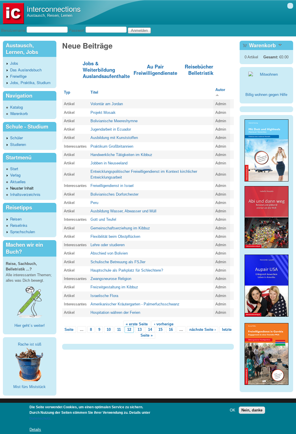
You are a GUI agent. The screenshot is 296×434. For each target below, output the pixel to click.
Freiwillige (18, 76)
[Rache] (29, 364)
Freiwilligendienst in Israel (112, 185)
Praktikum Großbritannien (111, 146)
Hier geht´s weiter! (29, 325)
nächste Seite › (202, 329)
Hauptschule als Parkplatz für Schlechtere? (126, 270)
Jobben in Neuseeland (108, 163)
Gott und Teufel (103, 219)
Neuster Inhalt (22, 188)
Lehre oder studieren (107, 245)
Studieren (18, 144)
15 (160, 329)
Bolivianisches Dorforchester (114, 194)
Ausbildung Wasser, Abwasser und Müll (123, 211)
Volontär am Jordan (106, 104)
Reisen (16, 219)
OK (232, 410)
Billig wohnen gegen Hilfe (266, 94)
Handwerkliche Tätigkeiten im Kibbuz (121, 155)
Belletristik (200, 72)
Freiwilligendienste (155, 72)
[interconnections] (13, 23)
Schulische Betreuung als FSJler (117, 262)
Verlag (15, 175)
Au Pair (155, 66)
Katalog (16, 107)
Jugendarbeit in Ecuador (110, 129)
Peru (94, 203)
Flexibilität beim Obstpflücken (115, 236)
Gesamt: (270, 57)
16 (171, 329)
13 (140, 329)
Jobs (14, 63)
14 (150, 329)
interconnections (54, 8)
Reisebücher (199, 66)
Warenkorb (19, 113)
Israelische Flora (104, 296)
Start (14, 168)
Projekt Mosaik (103, 112)
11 (119, 329)
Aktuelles (18, 181)
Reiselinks (18, 225)
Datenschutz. (40, 418)
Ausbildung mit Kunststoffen (114, 138)
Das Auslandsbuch (26, 70)
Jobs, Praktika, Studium (30, 82)
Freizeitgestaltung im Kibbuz (114, 287)
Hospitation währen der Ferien (115, 312)
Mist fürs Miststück (29, 387)
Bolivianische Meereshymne (114, 121)
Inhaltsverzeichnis (25, 194)
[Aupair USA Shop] (266, 317)
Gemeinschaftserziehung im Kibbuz (120, 228)
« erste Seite (137, 324)
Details (35, 429)
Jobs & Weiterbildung (99, 66)
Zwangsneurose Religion (110, 279)
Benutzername (13, 30)
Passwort (76, 30)
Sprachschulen (22, 231)
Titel (94, 92)
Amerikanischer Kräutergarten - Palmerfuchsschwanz (135, 304)
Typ (67, 92)
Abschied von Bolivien (109, 253)
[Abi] (266, 247)
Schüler (16, 137)
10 (109, 329)
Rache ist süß (29, 344)
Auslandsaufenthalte (106, 76)
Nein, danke (251, 410)
